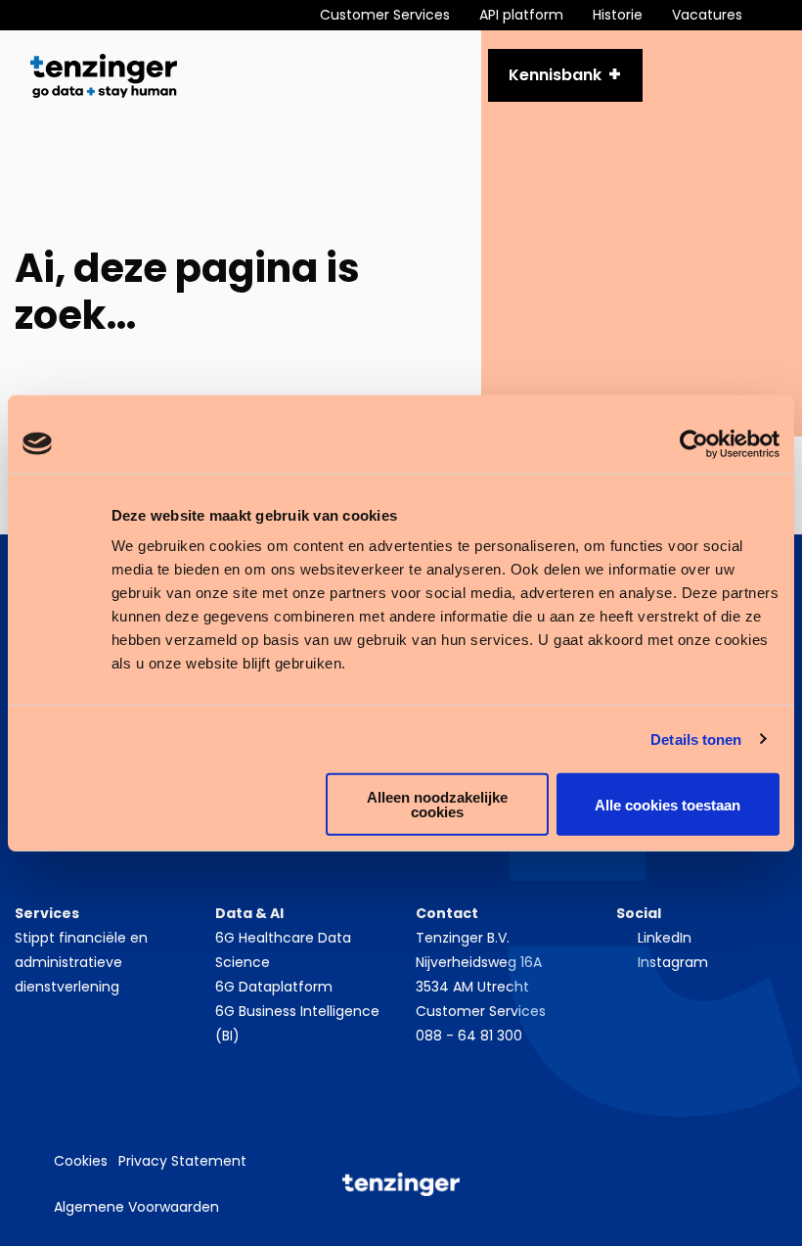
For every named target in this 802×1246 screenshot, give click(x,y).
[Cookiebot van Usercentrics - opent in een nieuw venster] (694, 443)
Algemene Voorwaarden (136, 1207)
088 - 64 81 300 (469, 1035)
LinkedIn (664, 937)
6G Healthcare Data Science (283, 950)
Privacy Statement (182, 1161)
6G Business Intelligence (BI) (297, 1023)
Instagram (673, 962)
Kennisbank (555, 75)
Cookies (81, 1161)
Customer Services (481, 1011)
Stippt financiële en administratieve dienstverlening (81, 962)
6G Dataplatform (274, 986)
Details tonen (695, 738)
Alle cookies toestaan (667, 804)
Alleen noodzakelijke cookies (437, 804)
